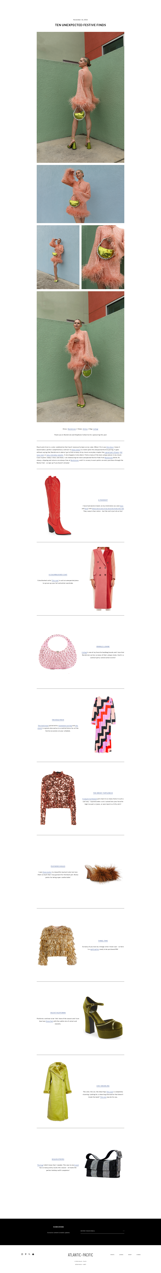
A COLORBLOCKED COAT (58, 574)
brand (76, 1165)
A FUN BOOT (103, 500)
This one (103, 1097)
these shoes (76, 449)
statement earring (65, 725)
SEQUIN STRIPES (58, 1159)
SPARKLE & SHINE (103, 646)
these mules (47, 872)
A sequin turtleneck (89, 799)
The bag (40, 1165)
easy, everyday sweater (54, 455)
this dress (109, 447)
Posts (112, 1254)
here (121, 506)
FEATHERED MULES (58, 866)
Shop (130, 1254)
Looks (121, 1254)
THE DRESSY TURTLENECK (103, 793)
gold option (95, 949)
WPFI (84, 1264)
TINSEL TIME (103, 941)
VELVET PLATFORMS (58, 1012)
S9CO (80, 1264)
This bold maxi (43, 725)
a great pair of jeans (112, 452)
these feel (49, 1021)
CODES (139, 1254)
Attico (85, 429)
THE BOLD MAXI (58, 720)
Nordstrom (72, 429)
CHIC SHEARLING (103, 1086)
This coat (55, 580)
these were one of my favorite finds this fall (108, 508)
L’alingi (95, 429)
